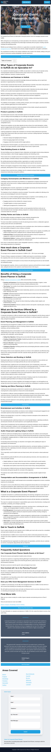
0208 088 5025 (26, 2)
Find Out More (25, 404)
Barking (22, 604)
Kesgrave (7, 604)
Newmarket (28, 682)
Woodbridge (13, 604)
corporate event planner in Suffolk (13, 279)
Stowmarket (5, 683)
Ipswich (2, 604)
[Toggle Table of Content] (13, 61)
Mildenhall (28, 680)
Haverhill (28, 676)
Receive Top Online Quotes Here (25, 270)
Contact (47, 2)
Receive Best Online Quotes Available (25, 175)
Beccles (28, 678)
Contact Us (25, 546)
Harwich (18, 604)
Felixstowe (5, 680)
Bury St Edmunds (30, 674)
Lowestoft (28, 684)
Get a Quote (24, 26)
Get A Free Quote (25, 664)
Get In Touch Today (25, 56)
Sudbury (4, 685)
